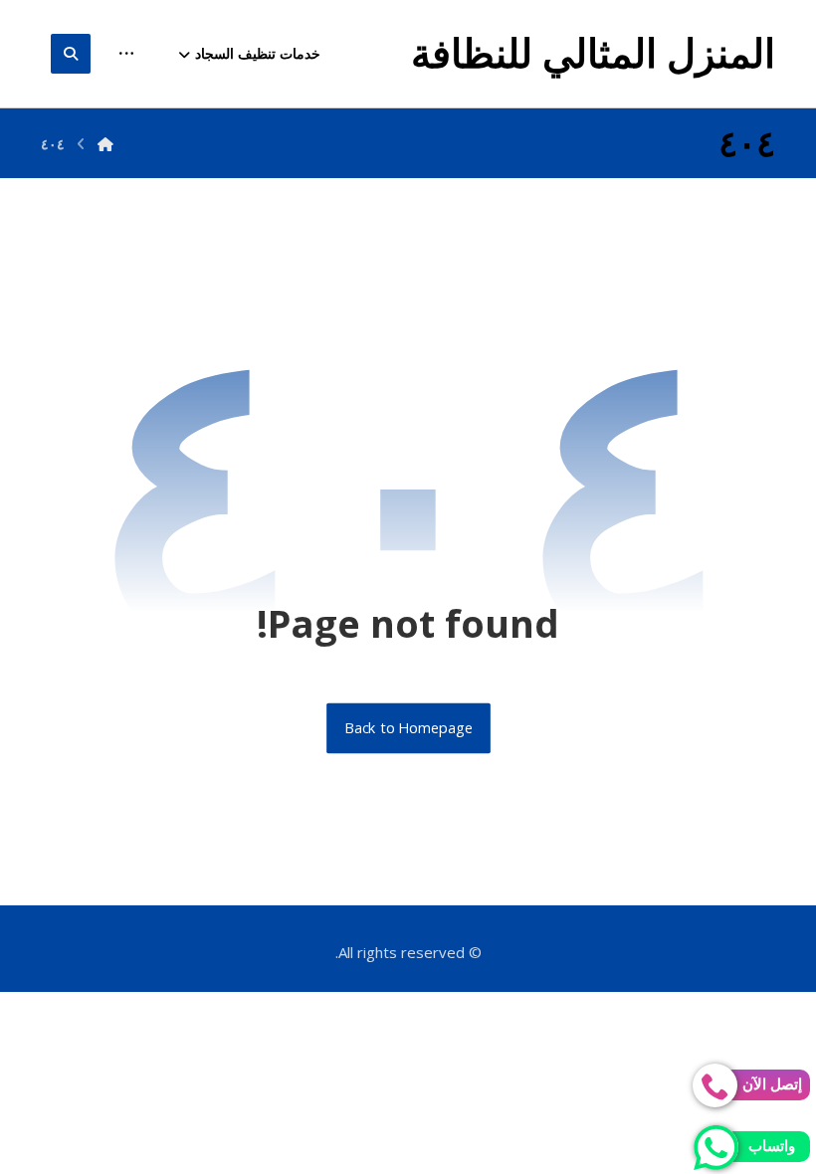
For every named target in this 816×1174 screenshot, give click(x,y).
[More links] (126, 54)
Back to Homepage (408, 728)
